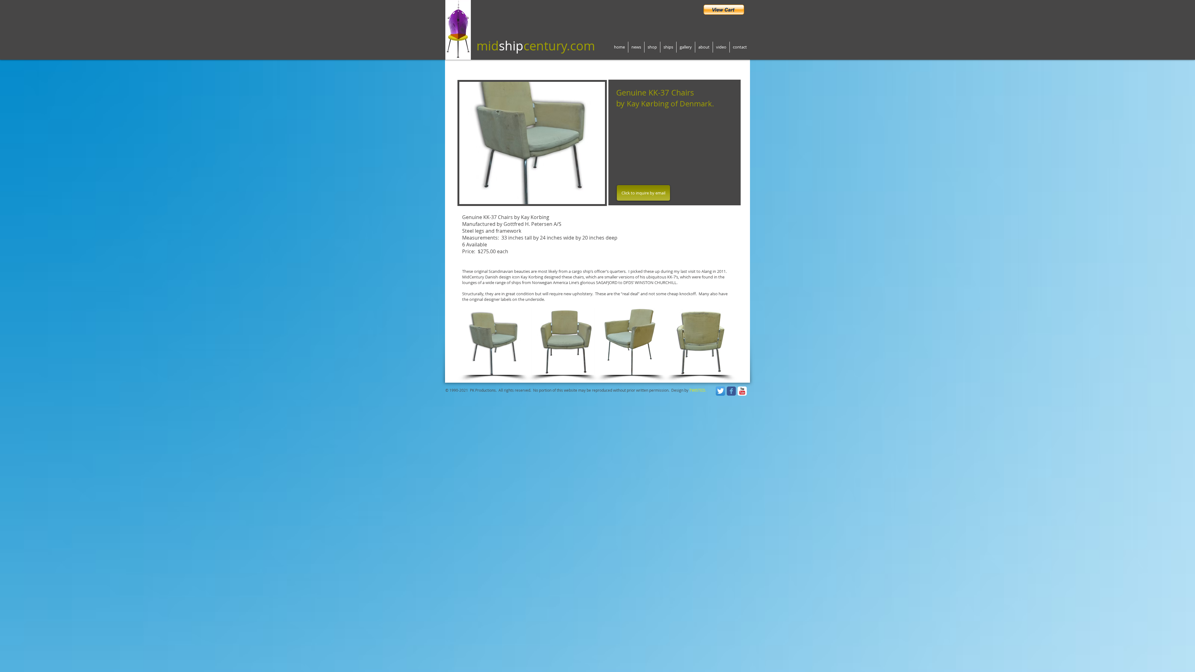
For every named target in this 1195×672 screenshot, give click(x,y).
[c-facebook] (731, 391)
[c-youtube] (742, 391)
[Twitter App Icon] (720, 391)
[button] (532, 143)
